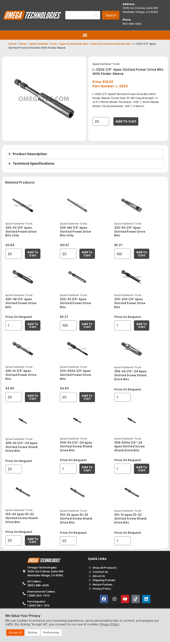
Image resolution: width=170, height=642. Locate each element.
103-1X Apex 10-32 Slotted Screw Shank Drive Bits (130, 519)
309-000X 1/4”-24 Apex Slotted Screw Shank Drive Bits (129, 446)
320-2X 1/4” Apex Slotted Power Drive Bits (75, 303)
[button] (85, 35)
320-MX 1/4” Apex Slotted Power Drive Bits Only (75, 231)
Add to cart (125, 121)
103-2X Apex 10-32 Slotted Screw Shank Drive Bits (76, 519)
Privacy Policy (109, 624)
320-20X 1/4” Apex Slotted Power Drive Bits (129, 303)
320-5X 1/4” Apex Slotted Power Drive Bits (129, 231)
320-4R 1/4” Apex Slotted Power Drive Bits (20, 303)
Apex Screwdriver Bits (74, 44)
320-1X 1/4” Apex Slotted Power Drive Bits (20, 375)
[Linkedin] (146, 599)
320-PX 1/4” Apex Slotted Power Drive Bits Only (20, 231)
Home (12, 44)
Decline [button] (32, 632)
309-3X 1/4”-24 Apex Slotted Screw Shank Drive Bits (21, 447)
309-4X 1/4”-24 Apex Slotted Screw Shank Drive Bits (130, 375)
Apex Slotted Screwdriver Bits (111, 44)
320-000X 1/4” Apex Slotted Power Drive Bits (75, 375)
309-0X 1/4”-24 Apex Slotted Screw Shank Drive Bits (76, 446)
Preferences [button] (51, 632)
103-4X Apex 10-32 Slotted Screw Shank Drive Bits (21, 518)
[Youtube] (125, 599)
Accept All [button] (15, 632)
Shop (23, 44)
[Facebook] (104, 599)
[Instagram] (114, 599)
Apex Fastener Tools (43, 44)
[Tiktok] (135, 599)
